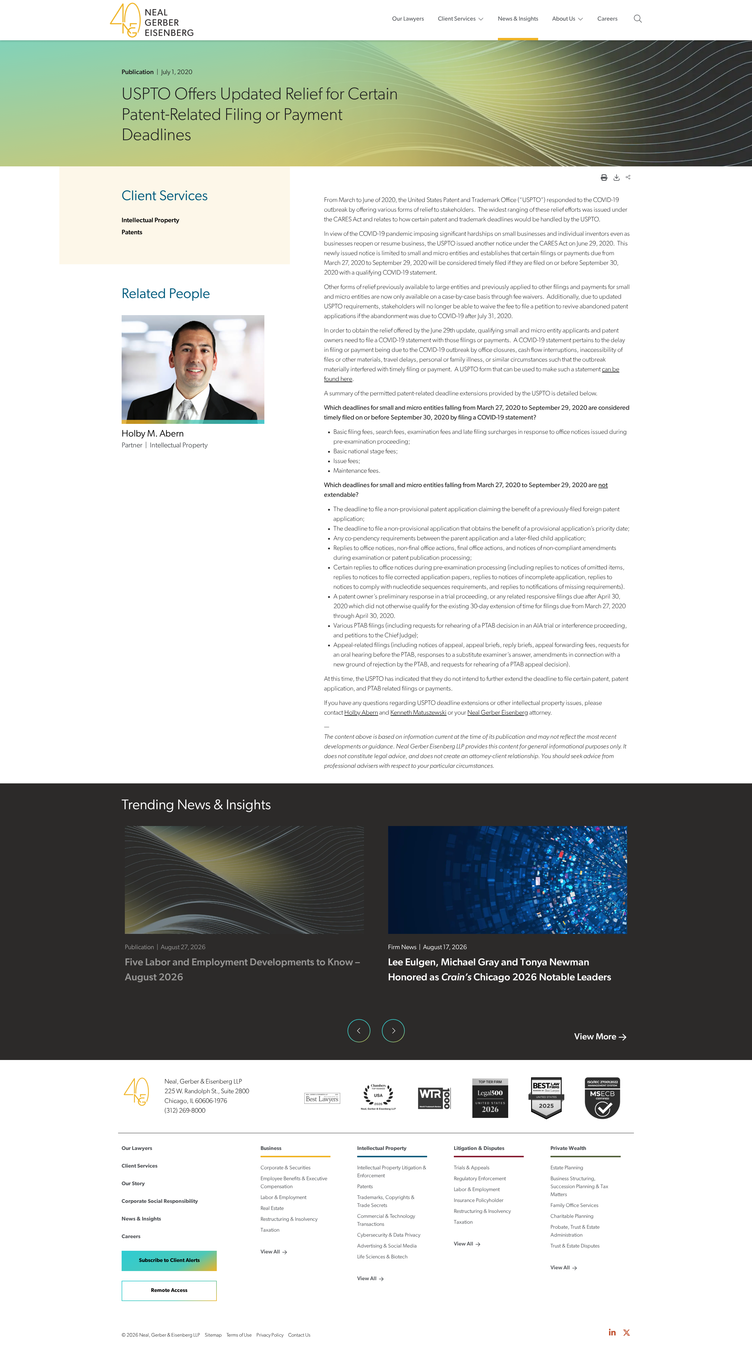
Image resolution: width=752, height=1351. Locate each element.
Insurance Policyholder (478, 1200)
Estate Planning (566, 1168)
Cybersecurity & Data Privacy (388, 1235)
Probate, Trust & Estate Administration (575, 1231)
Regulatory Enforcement (480, 1179)
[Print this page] (604, 178)
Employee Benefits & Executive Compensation (294, 1183)
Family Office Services (574, 1205)
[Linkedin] (612, 1333)
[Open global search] (638, 19)
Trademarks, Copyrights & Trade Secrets (385, 1201)
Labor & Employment (283, 1197)
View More (595, 1037)
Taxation (270, 1230)
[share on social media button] (628, 178)
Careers (607, 19)
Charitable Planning (571, 1216)
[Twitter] (626, 1333)
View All (270, 1252)
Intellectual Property (150, 220)
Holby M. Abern (153, 434)
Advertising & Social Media (387, 1246)
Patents (132, 232)
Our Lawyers (408, 19)
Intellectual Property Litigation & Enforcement (391, 1172)
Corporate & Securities (285, 1168)
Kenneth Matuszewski (418, 713)
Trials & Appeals (471, 1168)
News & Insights (518, 19)
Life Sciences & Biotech (382, 1257)
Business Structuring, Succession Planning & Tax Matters (579, 1187)
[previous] (359, 1030)
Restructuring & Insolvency (289, 1219)
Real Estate (272, 1208)
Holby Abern (361, 713)
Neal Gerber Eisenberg (497, 713)
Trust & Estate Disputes (575, 1246)
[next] (393, 1030)
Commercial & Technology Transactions (386, 1220)
